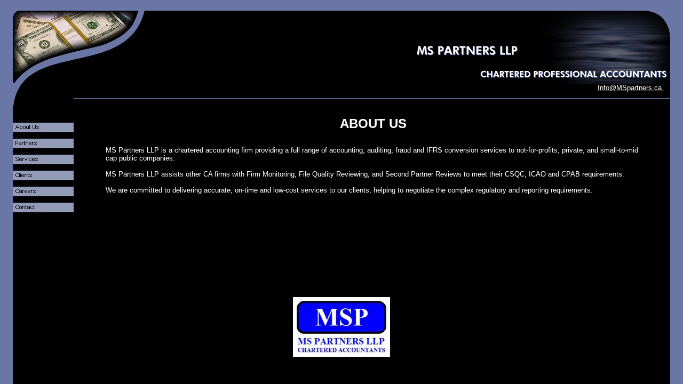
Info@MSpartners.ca (631, 88)
